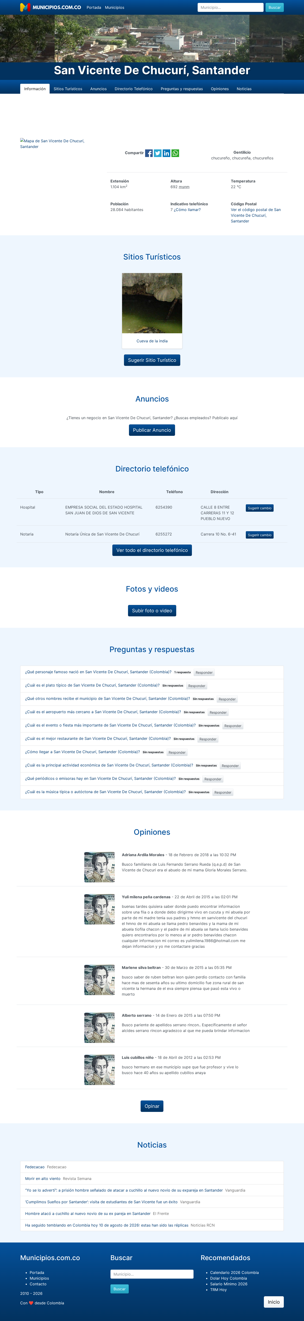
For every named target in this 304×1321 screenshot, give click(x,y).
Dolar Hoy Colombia (228, 1278)
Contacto (38, 1284)
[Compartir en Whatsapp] (175, 152)
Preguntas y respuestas (182, 88)
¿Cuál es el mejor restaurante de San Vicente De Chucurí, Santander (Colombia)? (110, 738)
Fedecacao (35, 1166)
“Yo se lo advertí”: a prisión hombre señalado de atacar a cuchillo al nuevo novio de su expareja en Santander (124, 1190)
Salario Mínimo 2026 (228, 1284)
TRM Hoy (218, 1289)
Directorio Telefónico (134, 88)
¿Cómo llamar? (187, 209)
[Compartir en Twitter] (158, 152)
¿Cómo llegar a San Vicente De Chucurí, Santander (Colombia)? (94, 751)
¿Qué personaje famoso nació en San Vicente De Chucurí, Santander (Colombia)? (108, 671)
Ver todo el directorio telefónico (152, 550)
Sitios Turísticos (68, 88)
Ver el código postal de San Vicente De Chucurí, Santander (256, 215)
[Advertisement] (152, 121)
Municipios (114, 7)
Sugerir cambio (259, 508)
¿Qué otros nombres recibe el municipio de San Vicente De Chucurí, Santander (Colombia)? (119, 698)
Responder (204, 672)
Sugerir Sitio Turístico (152, 360)
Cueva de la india (152, 341)
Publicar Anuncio (152, 430)
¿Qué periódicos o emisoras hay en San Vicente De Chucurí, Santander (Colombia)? (112, 778)
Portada (94, 7)
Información (35, 88)
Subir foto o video (152, 611)
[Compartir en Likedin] (166, 152)
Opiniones (220, 88)
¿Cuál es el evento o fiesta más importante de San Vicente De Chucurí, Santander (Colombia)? (122, 725)
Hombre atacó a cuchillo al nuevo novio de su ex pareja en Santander (88, 1213)
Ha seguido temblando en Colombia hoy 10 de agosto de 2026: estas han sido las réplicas (106, 1225)
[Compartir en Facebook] (149, 152)
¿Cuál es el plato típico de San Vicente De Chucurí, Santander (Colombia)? (104, 685)
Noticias (244, 88)
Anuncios (98, 88)
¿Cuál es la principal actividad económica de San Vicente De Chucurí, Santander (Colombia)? (121, 765)
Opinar (152, 1106)
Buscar (275, 7)
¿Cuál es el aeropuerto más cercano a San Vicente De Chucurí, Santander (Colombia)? (115, 711)
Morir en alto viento (43, 1178)
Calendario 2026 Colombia (234, 1272)
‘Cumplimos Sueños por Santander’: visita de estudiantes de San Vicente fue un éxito (101, 1201)
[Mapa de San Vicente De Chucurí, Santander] (61, 143)
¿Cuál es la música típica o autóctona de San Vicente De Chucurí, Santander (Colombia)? (117, 791)
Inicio (274, 1302)
